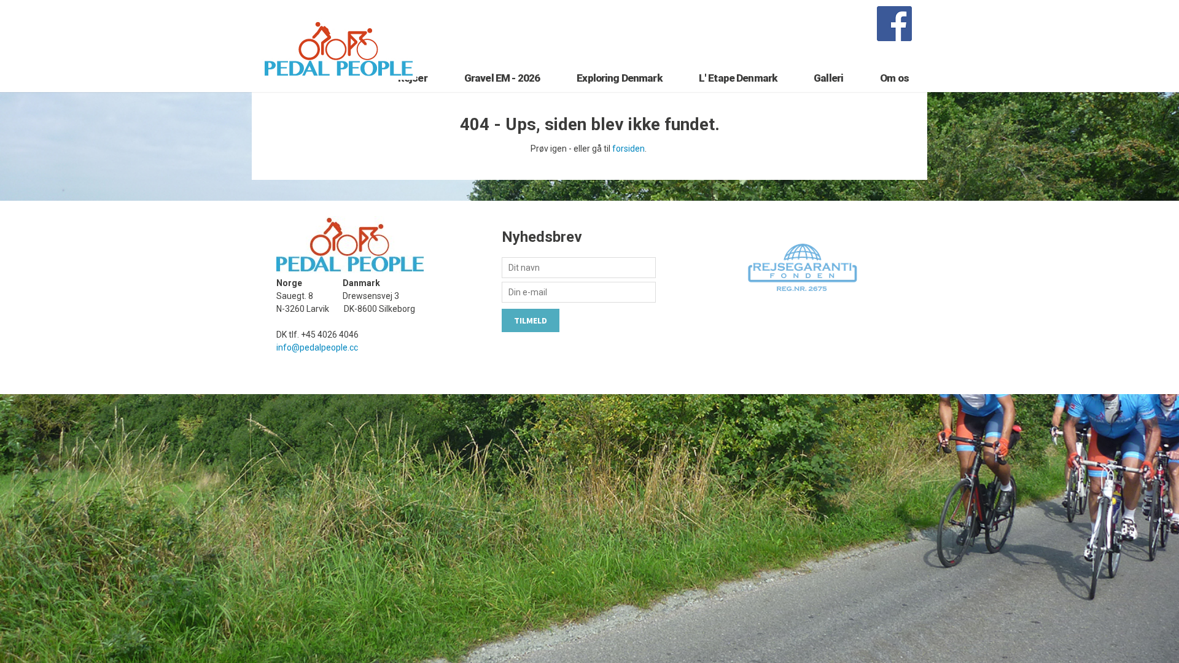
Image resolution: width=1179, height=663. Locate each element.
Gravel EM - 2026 (502, 78)
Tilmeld (530, 320)
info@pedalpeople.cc (317, 347)
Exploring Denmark (619, 78)
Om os (894, 78)
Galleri (828, 78)
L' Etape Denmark (738, 78)
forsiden (628, 148)
